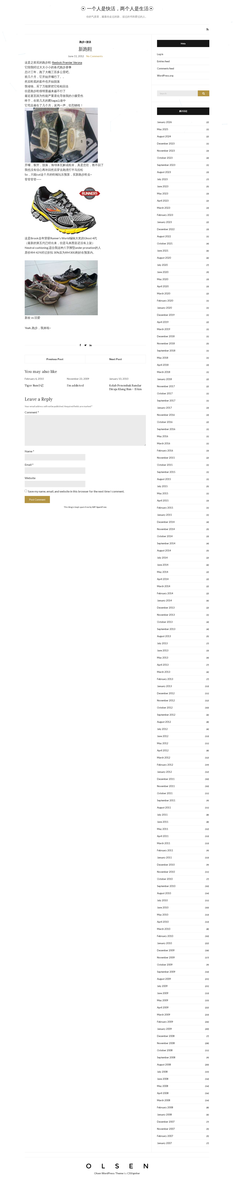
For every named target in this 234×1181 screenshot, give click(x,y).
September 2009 (166, 971)
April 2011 (163, 836)
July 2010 (162, 900)
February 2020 (165, 300)
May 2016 (162, 436)
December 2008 (166, 1036)
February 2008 (165, 1107)
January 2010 (164, 943)
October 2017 (165, 393)
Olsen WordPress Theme (108, 1173)
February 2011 (165, 850)
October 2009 (165, 964)
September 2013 (166, 629)
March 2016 (163, 443)
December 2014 (166, 521)
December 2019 (166, 314)
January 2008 (164, 1114)
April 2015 (163, 500)
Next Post (115, 359)
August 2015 (164, 479)
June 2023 (162, 186)
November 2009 (166, 957)
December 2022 (166, 229)
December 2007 (166, 1121)
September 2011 (166, 800)
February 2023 (165, 214)
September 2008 (166, 1057)
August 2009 (164, 978)
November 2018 (166, 343)
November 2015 (166, 457)
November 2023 (166, 150)
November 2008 (166, 1043)
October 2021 (165, 243)
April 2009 (163, 1007)
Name (29, 451)
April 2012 (163, 750)
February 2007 (165, 1135)
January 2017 (164, 407)
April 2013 (163, 664)
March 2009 (163, 1014)
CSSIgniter (133, 1173)
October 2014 (165, 536)
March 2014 (163, 586)
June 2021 (162, 250)
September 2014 (166, 543)
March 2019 (163, 329)
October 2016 (165, 422)
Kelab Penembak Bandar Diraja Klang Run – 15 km (125, 387)
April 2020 (163, 286)
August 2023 (164, 172)
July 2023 (162, 179)
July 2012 (162, 729)
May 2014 (162, 571)
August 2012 (164, 721)
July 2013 (162, 643)
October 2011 (165, 793)
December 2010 (166, 864)
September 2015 (166, 471)
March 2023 (163, 207)
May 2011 (162, 828)
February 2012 (165, 764)
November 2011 (166, 786)
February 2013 (165, 679)
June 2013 (162, 650)
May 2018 (162, 357)
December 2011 (166, 779)
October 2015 (165, 464)
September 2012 (166, 714)
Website (30, 478)
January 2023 (164, 222)
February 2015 (165, 507)
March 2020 (163, 293)
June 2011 (162, 821)
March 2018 (163, 372)
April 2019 (163, 322)
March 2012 (163, 757)
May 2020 (162, 279)
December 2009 (166, 950)
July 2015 (162, 486)
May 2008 (162, 1086)
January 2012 (164, 771)
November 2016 (166, 414)
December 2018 (166, 336)
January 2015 (164, 514)
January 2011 (164, 857)
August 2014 (164, 550)
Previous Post (54, 359)
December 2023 (166, 143)
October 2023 (165, 157)
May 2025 (162, 129)
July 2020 (162, 264)
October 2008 (165, 1050)
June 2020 (162, 272)
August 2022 (164, 236)
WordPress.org (165, 75)
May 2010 (162, 914)
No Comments (94, 56)
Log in (160, 54)
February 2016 (165, 450)
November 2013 (166, 614)
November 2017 (166, 386)
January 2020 (164, 307)
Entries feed (163, 61)
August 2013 (164, 636)
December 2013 (166, 607)
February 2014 (165, 593)
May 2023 (162, 193)
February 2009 (165, 1021)
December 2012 (166, 693)
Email (29, 464)
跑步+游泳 (85, 41)
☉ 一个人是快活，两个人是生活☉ (117, 8)
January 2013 (164, 686)
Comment (32, 412)
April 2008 (163, 1093)
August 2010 (164, 893)
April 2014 (163, 579)
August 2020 (164, 257)
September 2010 (166, 886)
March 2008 (163, 1100)
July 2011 (162, 814)
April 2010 (163, 921)
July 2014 (162, 557)
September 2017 (166, 400)
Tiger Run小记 (34, 385)
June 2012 (162, 736)
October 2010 (165, 878)
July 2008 (162, 1071)
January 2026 (164, 122)
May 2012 (162, 743)
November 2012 (166, 700)
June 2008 (162, 1078)
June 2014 (162, 564)
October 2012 (165, 707)
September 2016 (166, 429)
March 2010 (163, 928)
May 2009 (162, 1000)
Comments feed (165, 68)
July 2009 (162, 986)
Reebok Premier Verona (67, 62)
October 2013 (165, 621)
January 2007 (164, 1143)
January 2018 (164, 379)
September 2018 (166, 350)
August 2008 (164, 1064)
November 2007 (166, 1128)
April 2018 (163, 364)
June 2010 (162, 907)
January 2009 (164, 1028)
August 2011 (164, 807)
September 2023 (166, 164)
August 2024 (164, 136)
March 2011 (163, 843)
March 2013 (163, 671)
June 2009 (162, 993)
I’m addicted (75, 385)
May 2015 (162, 493)
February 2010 (165, 936)
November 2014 (166, 529)
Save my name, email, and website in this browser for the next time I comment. (76, 491)
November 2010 (166, 871)
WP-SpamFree (99, 507)
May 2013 (162, 657)
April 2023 (163, 200)
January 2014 (164, 600)
